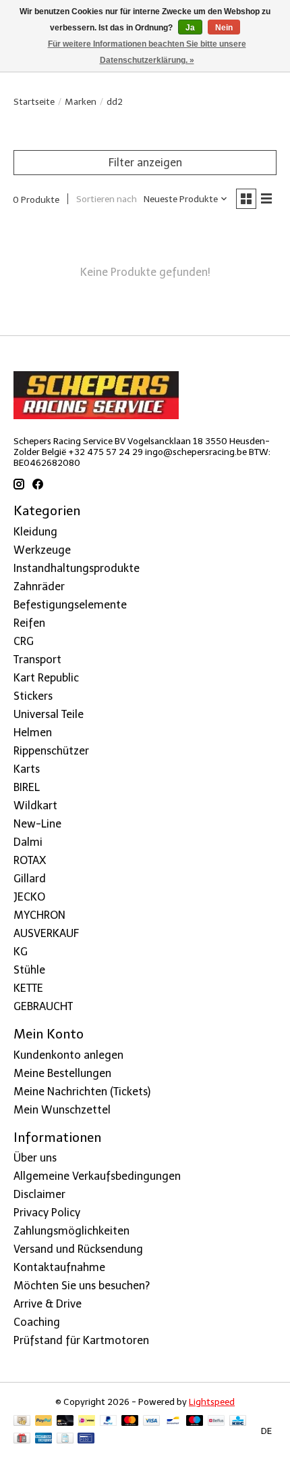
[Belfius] (216, 1421)
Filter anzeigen (145, 162)
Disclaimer (39, 1194)
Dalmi (27, 842)
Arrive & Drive (47, 1303)
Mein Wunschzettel (62, 1109)
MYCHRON (39, 915)
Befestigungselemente (70, 604)
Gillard (29, 878)
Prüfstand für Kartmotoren (81, 1340)
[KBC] (237, 1421)
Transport (37, 659)
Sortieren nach (106, 198)
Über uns (35, 1157)
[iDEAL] (86, 1421)
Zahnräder (39, 586)
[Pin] (86, 1439)
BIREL (26, 787)
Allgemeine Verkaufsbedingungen (97, 1176)
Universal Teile (48, 714)
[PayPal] (44, 1421)
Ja (190, 27)
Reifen (29, 623)
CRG (23, 641)
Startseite (34, 101)
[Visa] (152, 1421)
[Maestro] (195, 1421)
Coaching (36, 1322)
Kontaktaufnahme (59, 1267)
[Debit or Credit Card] (65, 1421)
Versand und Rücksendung (78, 1249)
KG (20, 951)
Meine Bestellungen (62, 1073)
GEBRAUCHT (43, 1006)
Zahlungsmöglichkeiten (71, 1230)
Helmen (32, 732)
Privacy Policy (46, 1212)
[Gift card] (21, 1439)
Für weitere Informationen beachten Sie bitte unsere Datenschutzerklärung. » (147, 52)
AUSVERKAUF (46, 933)
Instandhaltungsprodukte (76, 568)
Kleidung (35, 531)
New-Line (37, 823)
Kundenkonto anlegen (68, 1055)
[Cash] (21, 1421)
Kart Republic (46, 677)
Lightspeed (212, 1401)
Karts (26, 769)
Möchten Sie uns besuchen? (81, 1285)
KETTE (28, 988)
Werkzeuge (42, 550)
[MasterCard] (130, 1421)
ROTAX (29, 860)
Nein (224, 27)
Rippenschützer (51, 750)
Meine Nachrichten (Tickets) (81, 1091)
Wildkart (35, 805)
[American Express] (44, 1439)
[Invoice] (65, 1439)
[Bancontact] (173, 1421)
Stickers (33, 696)
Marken (80, 101)
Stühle (29, 969)
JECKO (29, 896)
